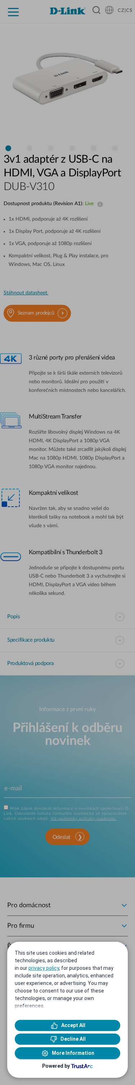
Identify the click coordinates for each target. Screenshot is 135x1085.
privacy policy (43, 968)
